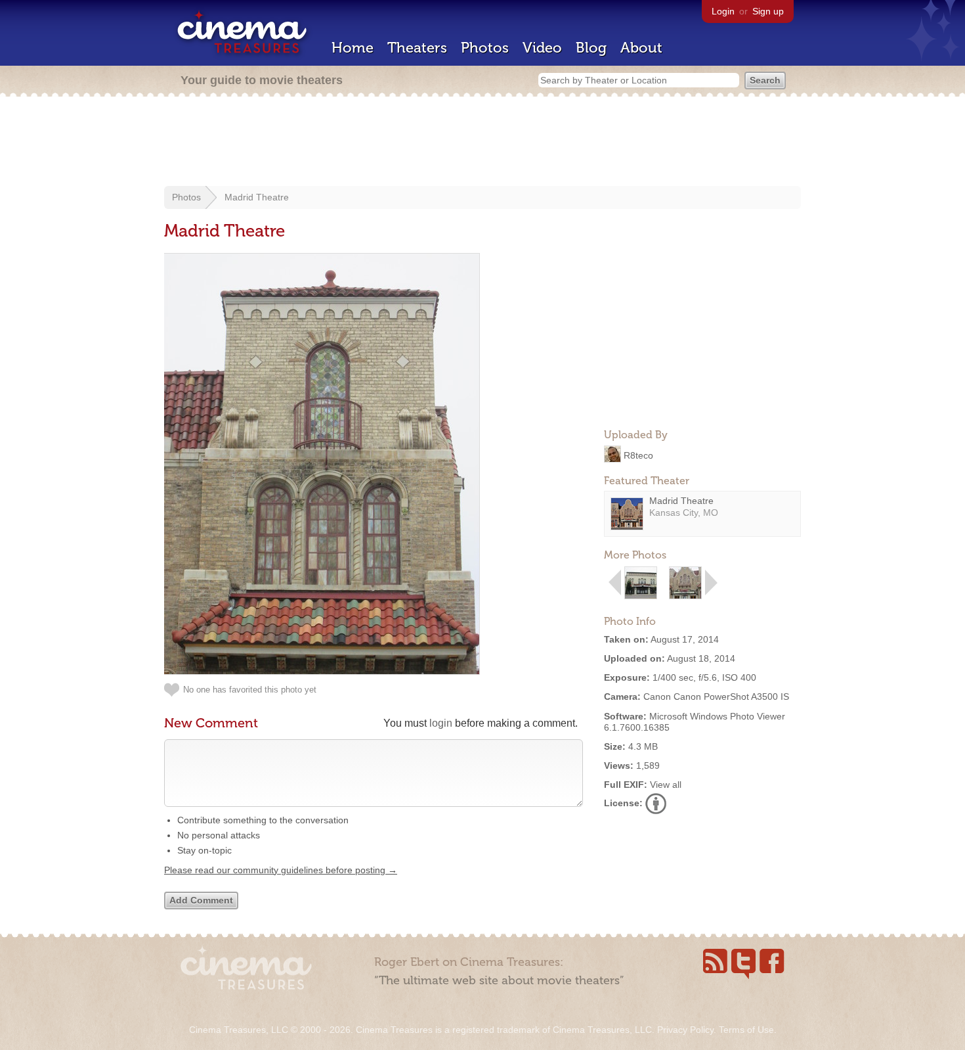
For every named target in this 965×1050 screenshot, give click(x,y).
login (440, 723)
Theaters (417, 48)
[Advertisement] (482, 142)
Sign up (768, 11)
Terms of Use (746, 1029)
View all (665, 784)
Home (353, 48)
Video (542, 48)
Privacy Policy (685, 1029)
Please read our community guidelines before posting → (280, 870)
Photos (485, 48)
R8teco (638, 454)
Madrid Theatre (257, 197)
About (641, 48)
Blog (591, 48)
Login (723, 11)
